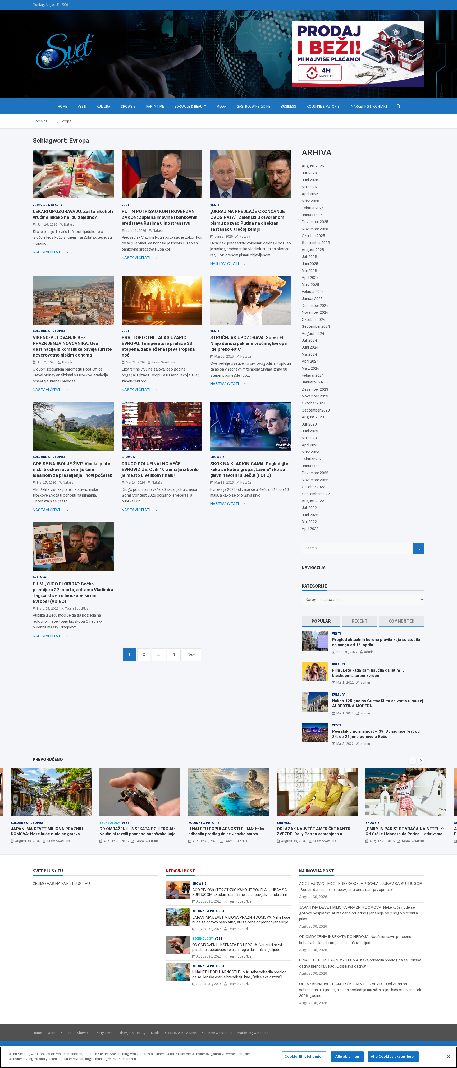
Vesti (82, 106)
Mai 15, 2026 (46, 482)
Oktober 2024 (313, 320)
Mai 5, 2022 (345, 743)
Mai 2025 (309, 271)
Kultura (103, 106)
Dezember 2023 (315, 389)
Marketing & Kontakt (369, 106)
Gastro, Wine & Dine (253, 106)
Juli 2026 (309, 173)
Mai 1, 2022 (345, 682)
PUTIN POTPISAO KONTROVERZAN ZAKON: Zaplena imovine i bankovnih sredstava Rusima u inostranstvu (160, 217)
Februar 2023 (313, 459)
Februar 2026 (313, 208)
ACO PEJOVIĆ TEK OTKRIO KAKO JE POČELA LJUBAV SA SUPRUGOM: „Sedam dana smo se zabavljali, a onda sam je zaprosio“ (405, 836)
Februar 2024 (313, 375)
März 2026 (310, 201)
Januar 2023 (312, 466)
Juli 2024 (309, 341)
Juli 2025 (309, 257)
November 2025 (315, 229)
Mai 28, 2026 (135, 362)
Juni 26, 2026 (47, 224)
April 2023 (310, 445)
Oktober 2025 (313, 236)
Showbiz (128, 106)
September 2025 (316, 243)
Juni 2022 (310, 515)
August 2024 (313, 334)
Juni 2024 (310, 347)
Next (192, 654)
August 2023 (313, 417)
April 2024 (310, 361)
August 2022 (313, 501)
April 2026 (310, 194)
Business (288, 106)
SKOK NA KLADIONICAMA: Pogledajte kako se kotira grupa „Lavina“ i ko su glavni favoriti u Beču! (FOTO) (249, 469)
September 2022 (316, 494)
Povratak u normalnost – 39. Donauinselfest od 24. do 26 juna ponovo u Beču (376, 734)
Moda (221, 106)
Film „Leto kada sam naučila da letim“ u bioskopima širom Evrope (368, 673)
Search (418, 548)
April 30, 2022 (346, 651)
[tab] (321, 621)
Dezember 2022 (315, 473)
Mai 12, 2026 (224, 482)
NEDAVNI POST (180, 871)
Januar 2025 (312, 299)
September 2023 (316, 410)
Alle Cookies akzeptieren (393, 1056)
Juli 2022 (309, 508)
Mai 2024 (309, 355)
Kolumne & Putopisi (323, 106)
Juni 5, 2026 (223, 236)
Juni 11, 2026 (136, 230)
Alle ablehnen (347, 1056)
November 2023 (315, 396)
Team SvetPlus (163, 362)
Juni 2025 (310, 264)
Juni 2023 (310, 431)
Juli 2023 (309, 424)
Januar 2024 (312, 382)
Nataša (69, 224)
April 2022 (310, 529)
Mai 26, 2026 (224, 356)
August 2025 (313, 250)
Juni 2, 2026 (46, 362)
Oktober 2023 (313, 403)
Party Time (155, 106)
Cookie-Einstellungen (304, 1056)
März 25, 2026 (47, 608)
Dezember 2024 (315, 306)
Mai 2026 (309, 187)
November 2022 (315, 480)
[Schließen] (448, 1056)
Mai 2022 (309, 522)
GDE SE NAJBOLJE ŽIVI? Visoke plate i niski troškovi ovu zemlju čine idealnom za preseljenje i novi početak (72, 469)
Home (62, 106)
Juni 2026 (310, 180)
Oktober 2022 (313, 487)
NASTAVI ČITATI (47, 252)
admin (369, 651)
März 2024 (310, 369)
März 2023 (310, 452)
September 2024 (316, 327)
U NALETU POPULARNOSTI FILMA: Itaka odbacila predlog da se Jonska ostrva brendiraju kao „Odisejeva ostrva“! (137, 834)
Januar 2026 (312, 215)
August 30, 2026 (27, 841)
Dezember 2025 (315, 222)
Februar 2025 (313, 292)
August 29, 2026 (293, 841)
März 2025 (310, 285)
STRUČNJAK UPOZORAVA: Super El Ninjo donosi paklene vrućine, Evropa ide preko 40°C (248, 343)
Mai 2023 (309, 438)
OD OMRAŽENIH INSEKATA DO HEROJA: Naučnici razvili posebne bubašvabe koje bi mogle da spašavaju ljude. (51, 834)
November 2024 (315, 313)
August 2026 (313, 166)
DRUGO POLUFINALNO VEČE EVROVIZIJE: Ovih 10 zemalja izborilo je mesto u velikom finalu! (160, 469)
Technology (21, 823)
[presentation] (412, 760)
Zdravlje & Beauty (190, 106)
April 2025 (310, 278)
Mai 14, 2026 (135, 482)
